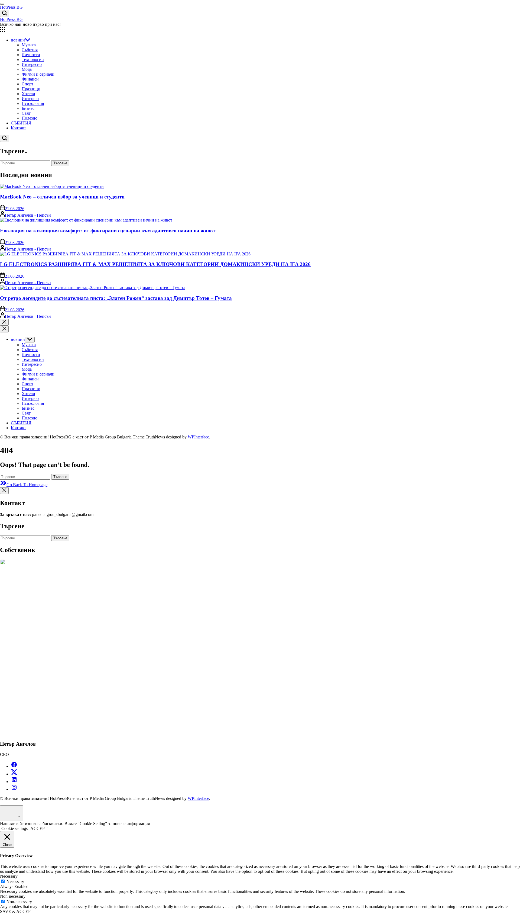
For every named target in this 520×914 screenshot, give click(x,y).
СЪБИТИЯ (21, 123)
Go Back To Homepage (26, 484)
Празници (31, 88)
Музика (29, 45)
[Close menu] (4, 490)
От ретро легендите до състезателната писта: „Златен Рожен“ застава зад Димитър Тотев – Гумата (116, 298)
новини (18, 40)
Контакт (18, 128)
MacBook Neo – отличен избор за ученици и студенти (62, 197)
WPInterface (198, 437)
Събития (30, 49)
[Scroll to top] (11, 813)
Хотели (28, 93)
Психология (33, 103)
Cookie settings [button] (14, 828)
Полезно (29, 118)
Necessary (15, 881)
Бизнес (28, 108)
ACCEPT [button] (38, 828)
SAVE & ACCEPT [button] (16, 911)
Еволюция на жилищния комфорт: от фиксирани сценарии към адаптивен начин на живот (107, 230)
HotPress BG (11, 7)
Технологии (33, 59)
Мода (27, 69)
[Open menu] (260, 30)
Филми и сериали (38, 74)
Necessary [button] (9, 876)
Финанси (30, 79)
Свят (26, 113)
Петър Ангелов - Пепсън (28, 215)
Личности (31, 54)
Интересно (32, 64)
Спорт (27, 84)
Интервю (30, 98)
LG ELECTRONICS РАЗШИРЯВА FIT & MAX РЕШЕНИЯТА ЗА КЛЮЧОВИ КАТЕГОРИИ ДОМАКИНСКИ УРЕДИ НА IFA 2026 (155, 264)
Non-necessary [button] (12, 896)
